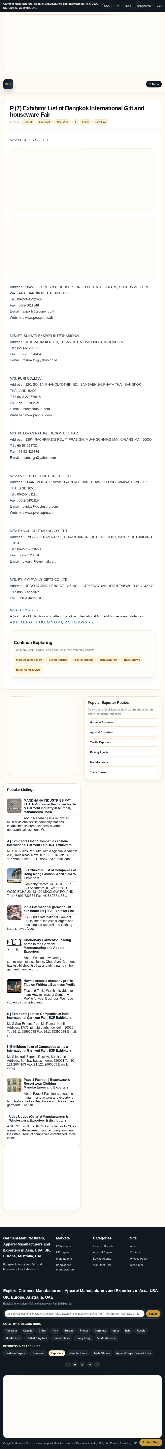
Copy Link (100, 122)
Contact (135, 1252)
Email (85, 122)
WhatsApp (62, 122)
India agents (64, 1258)
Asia (55, 1330)
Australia (11, 1330)
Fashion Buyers (15, 1353)
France (84, 1330)
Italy (127, 1330)
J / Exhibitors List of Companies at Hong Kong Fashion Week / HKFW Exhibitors (50, 874)
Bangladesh (144, 5)
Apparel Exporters (101, 732)
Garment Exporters (102, 722)
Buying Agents (58, 659)
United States (62, 1338)
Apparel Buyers (102, 1252)
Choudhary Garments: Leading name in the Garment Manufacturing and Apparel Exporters (47, 946)
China (42, 1330)
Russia (141, 1330)
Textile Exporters (100, 742)
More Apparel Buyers (29, 659)
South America (106, 1338)
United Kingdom (37, 1338)
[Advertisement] (82, 44)
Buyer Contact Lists (28, 669)
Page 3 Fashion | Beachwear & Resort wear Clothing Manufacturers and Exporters (47, 1083)
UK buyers (62, 1252)
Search (153, 1313)
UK (117, 5)
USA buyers (63, 1246)
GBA (8, 84)
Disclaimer (136, 1264)
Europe (68, 1330)
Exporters (57, 1353)
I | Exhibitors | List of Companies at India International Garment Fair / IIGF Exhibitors (39, 1048)
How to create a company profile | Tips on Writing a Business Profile (49, 982)
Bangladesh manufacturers (65, 1267)
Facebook (45, 122)
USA (107, 5)
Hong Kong (83, 1338)
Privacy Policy (138, 1258)
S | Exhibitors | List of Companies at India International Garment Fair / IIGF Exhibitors (39, 1015)
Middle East (13, 1338)
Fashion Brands (83, 659)
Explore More (150, 1442)
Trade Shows (132, 659)
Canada (27, 1330)
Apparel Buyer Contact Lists (133, 1353)
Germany (100, 1330)
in (90, 1364)
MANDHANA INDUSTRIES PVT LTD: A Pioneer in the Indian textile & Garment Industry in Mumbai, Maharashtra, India (50, 806)
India (128, 5)
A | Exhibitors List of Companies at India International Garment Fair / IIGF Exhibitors (39, 843)
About (133, 1246)
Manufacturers (108, 659)
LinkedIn (28, 122)
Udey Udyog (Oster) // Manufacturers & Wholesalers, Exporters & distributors (38, 1118)
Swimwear (38, 1353)
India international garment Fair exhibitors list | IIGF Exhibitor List (49, 909)
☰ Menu (154, 84)
